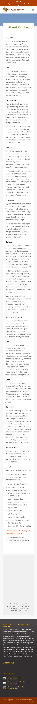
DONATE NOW (19, 1)
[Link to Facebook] (30, 701)
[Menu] (33, 10)
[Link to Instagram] (33, 701)
